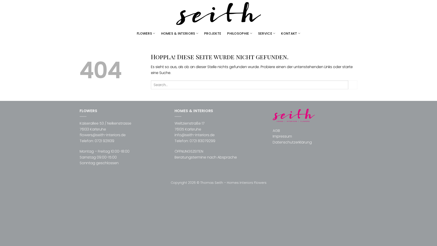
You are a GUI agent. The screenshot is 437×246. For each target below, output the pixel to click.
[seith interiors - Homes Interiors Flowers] (218, 14)
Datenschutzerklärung (292, 142)
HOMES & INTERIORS (178, 33)
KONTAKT (289, 33)
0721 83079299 (202, 141)
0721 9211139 (104, 141)
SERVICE (265, 33)
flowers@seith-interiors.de (103, 135)
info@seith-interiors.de (195, 135)
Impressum (282, 136)
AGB (276, 130)
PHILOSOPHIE (238, 33)
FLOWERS (144, 33)
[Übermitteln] (352, 84)
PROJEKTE (212, 33)
